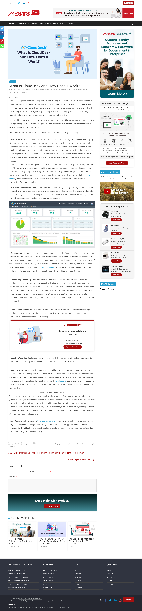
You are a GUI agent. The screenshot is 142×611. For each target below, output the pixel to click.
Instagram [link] (79, 584)
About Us (110, 574)
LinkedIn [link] (78, 574)
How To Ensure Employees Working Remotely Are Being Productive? (52, 541)
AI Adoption (58, 23)
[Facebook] (2, 33)
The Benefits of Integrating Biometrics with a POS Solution (81, 541)
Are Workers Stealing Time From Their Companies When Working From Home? (46, 452)
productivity (61, 381)
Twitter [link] (77, 570)
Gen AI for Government (16, 574)
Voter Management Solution (18, 577)
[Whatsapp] (2, 46)
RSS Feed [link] (78, 588)
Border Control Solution (16, 588)
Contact (71, 23)
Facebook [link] (78, 581)
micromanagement (46, 267)
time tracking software (46, 421)
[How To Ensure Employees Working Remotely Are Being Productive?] (52, 523)
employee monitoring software (47, 89)
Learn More (116, 220)
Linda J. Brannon (30, 89)
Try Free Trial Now (72, 347)
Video (45, 584)
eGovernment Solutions (16, 570)
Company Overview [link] (50, 570)
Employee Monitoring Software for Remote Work (73, 89)
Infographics (48, 588)
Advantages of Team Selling (82, 459)
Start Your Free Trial (117, 163)
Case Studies (48, 577)
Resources (44, 23)
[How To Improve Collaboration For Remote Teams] (22, 523)
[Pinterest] (2, 41)
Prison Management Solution (18, 581)
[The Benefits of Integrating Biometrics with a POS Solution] (82, 523)
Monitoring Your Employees (18, 92)
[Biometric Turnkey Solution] (93, 9)
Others (13, 82)
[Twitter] (2, 28)
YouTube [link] (78, 577)
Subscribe (128, 3)
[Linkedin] (2, 37)
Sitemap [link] (110, 584)
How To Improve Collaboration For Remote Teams (21, 541)
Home (11, 23)
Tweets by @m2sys (107, 289)
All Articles (111, 577)
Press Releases (48, 574)
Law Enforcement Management (19, 584)
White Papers (48, 581)
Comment (12, 476)
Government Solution (26, 23)
